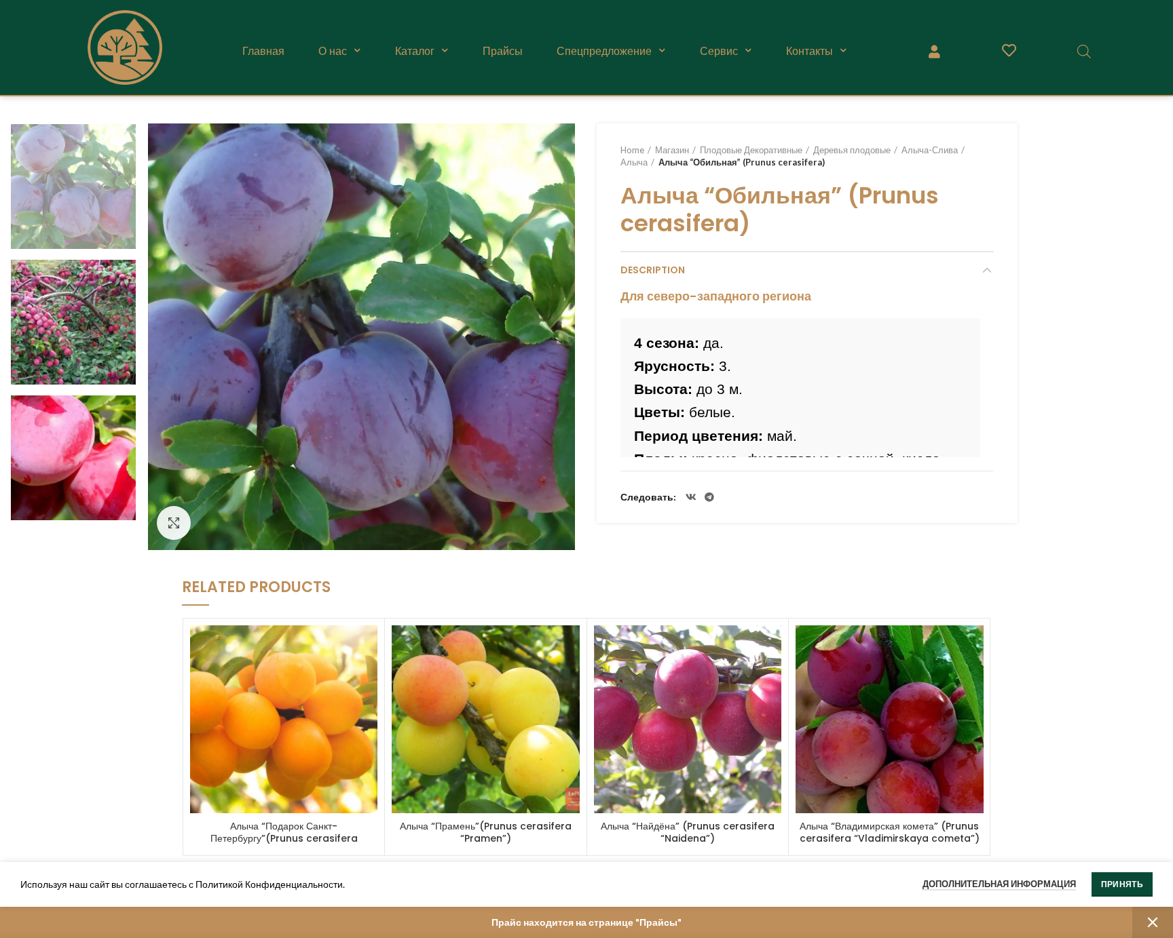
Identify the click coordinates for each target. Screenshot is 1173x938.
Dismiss (1152, 922)
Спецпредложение (604, 51)
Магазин (672, 149)
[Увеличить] (174, 523)
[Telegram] (709, 497)
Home (632, 149)
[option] (73, 186)
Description (652, 270)
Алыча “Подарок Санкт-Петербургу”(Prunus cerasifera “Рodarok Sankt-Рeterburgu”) (284, 838)
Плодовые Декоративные (751, 149)
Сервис (719, 51)
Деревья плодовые (852, 149)
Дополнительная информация (999, 883)
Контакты (809, 51)
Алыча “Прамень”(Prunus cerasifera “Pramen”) (486, 832)
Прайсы (503, 51)
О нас (332, 51)
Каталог (414, 51)
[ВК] (691, 497)
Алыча (634, 162)
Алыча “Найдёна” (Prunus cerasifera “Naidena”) (688, 832)
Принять (1122, 884)
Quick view (367, 647)
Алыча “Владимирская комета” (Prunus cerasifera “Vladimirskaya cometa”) (890, 832)
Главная (263, 51)
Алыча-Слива (929, 149)
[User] (934, 51)
